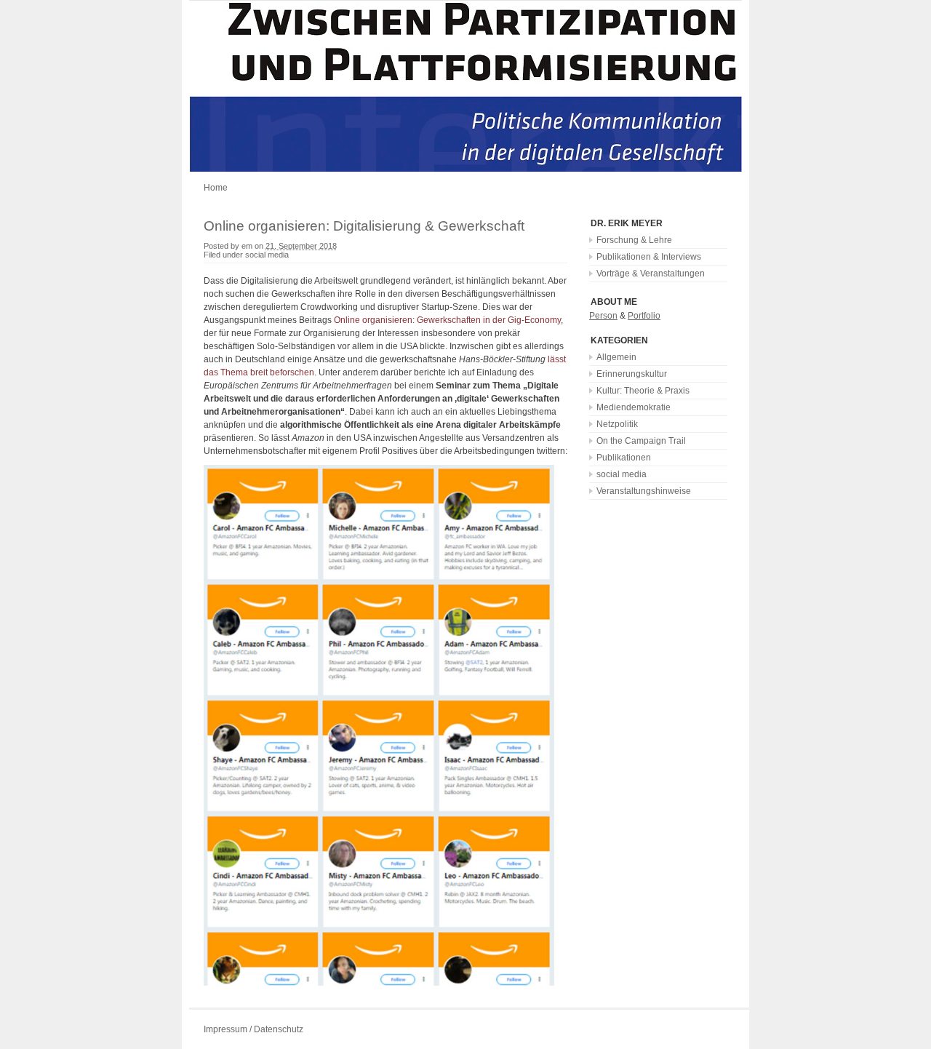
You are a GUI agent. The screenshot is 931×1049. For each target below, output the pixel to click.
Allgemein (616, 357)
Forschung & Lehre (634, 240)
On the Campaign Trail (641, 441)
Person (603, 316)
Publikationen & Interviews (648, 257)
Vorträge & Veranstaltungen (650, 273)
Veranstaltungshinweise (643, 491)
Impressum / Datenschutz (253, 1029)
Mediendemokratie (633, 407)
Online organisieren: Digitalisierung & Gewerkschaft (364, 226)
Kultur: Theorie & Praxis (643, 391)
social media (267, 254)
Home (216, 188)
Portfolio (644, 316)
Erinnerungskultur (631, 374)
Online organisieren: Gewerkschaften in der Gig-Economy (447, 320)
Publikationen (623, 457)
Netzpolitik (617, 424)
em (246, 246)
